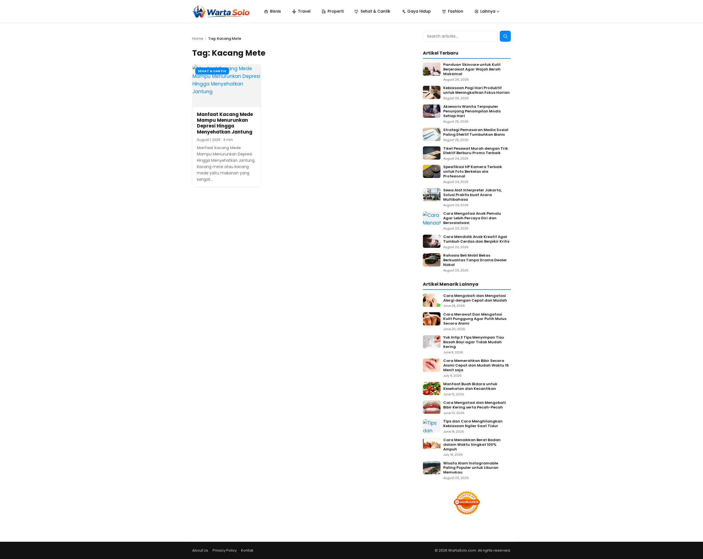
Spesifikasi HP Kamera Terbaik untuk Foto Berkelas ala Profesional (472, 172)
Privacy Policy (225, 550)
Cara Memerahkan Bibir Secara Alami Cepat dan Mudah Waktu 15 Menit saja (476, 366)
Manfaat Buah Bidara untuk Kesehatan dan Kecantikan (470, 386)
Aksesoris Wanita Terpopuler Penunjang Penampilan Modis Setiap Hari (472, 111)
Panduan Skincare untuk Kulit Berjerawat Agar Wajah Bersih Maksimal (472, 69)
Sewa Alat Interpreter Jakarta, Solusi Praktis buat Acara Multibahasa (472, 195)
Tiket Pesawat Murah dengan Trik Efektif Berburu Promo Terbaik (475, 151)
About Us (200, 550)
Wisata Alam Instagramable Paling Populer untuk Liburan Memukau (470, 468)
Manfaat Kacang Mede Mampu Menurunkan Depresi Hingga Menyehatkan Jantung (225, 123)
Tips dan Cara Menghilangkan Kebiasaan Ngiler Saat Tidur (473, 424)
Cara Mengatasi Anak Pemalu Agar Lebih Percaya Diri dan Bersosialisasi (472, 218)
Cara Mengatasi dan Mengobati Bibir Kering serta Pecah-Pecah (474, 405)
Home (197, 38)
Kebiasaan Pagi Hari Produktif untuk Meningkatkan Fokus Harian (476, 90)
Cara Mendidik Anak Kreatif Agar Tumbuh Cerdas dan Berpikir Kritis (476, 239)
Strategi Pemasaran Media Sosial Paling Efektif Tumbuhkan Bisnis (475, 132)
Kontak (247, 550)
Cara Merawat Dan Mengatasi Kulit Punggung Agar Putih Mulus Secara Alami (474, 319)
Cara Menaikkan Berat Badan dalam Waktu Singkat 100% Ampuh (472, 445)
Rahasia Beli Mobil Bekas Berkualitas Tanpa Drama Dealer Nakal (475, 260)
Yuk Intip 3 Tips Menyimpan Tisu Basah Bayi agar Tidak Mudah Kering (473, 342)
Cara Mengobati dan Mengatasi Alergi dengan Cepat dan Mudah (475, 298)
